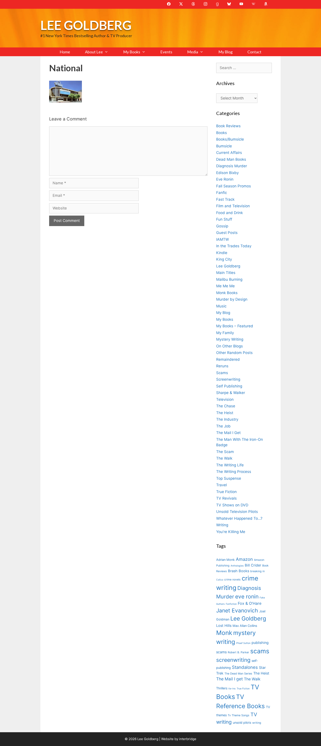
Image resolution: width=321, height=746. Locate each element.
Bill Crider (253, 565)
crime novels (232, 579)
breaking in (257, 571)
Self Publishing (229, 386)
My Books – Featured (234, 326)
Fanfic (221, 192)
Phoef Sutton (243, 643)
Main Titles (225, 272)
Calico (219, 579)
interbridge (187, 739)
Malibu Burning (229, 279)
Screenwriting (228, 379)
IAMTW (222, 239)
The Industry (227, 419)
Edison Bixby (227, 173)
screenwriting (233, 660)
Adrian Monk (225, 559)
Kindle (221, 253)
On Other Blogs (229, 346)
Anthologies (237, 565)
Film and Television (233, 206)
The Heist (224, 413)
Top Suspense (228, 478)
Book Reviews (228, 126)
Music (221, 306)
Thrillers (221, 688)
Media (192, 51)
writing (256, 722)
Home (65, 51)
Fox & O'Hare (249, 603)
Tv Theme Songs (238, 715)
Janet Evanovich (237, 610)
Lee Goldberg (85, 25)
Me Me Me (225, 286)
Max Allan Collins (245, 625)
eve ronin (247, 596)
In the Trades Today (233, 246)
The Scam (225, 452)
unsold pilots (242, 722)
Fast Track (225, 199)
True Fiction (226, 492)
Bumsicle (224, 146)
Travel (221, 485)
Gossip (222, 226)
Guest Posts (227, 232)
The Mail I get (229, 679)
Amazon (244, 559)
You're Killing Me (230, 532)
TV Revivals (226, 498)
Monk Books (227, 293)
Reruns (222, 366)
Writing (222, 525)
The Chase (225, 406)
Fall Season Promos (233, 186)
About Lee (94, 51)
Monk (224, 632)
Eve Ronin (224, 179)
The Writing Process (233, 471)
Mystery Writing (229, 339)
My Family (225, 333)
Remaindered (228, 359)
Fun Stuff (224, 219)
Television (225, 399)
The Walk (224, 458)
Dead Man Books (231, 159)
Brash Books (238, 571)
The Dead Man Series (238, 673)
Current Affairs (229, 152)
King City (224, 259)
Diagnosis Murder (231, 166)
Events (166, 51)
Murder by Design (231, 299)
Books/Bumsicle (230, 139)
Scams (222, 373)
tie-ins (232, 688)
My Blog (225, 51)
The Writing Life (230, 465)
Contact (254, 51)
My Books (131, 51)
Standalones (245, 667)
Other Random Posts (234, 352)
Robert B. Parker (238, 652)
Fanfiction (231, 604)
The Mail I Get (228, 433)
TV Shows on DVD (232, 505)
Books (221, 133)
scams (259, 651)
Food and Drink (229, 213)
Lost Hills (223, 625)
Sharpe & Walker (230, 392)
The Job (223, 426)
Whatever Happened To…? (239, 518)
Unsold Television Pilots (237, 511)
